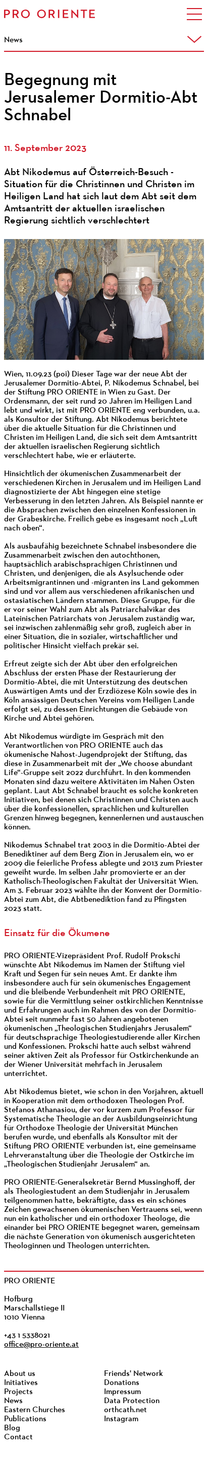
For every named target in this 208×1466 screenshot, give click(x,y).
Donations (121, 1383)
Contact (18, 1437)
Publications (25, 1419)
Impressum (122, 1392)
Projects (18, 1392)
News (13, 1401)
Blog (12, 1428)
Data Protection (132, 1401)
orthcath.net (125, 1410)
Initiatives (21, 1383)
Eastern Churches (34, 1410)
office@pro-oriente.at (41, 1345)
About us (19, 1374)
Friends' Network (133, 1374)
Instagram (121, 1419)
